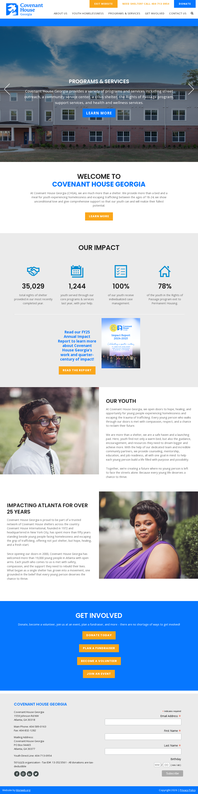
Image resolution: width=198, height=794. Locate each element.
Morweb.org (23, 790)
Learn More (99, 113)
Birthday (176, 759)
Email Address (170, 716)
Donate (185, 3)
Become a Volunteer (99, 661)
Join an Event (99, 674)
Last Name (172, 745)
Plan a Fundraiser (99, 648)
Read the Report (77, 370)
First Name (172, 730)
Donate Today (99, 635)
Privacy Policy (188, 790)
